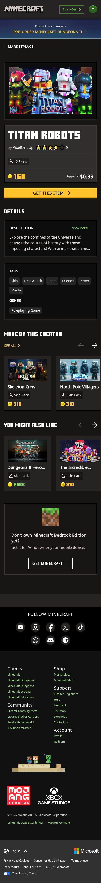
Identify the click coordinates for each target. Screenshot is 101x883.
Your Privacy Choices (25, 873)
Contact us (61, 722)
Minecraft (13, 675)
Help (57, 700)
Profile (58, 736)
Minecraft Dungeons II (22, 680)
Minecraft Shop (64, 680)
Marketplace (21, 46)
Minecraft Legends (19, 692)
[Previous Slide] (81, 345)
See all (10, 345)
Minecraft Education (20, 697)
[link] (20, 627)
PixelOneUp (23, 147)
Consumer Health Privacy (50, 860)
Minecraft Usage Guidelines (25, 823)
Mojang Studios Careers (23, 717)
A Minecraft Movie (19, 728)
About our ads (32, 867)
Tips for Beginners (66, 694)
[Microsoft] (86, 850)
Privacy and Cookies (16, 860)
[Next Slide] (94, 345)
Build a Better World (20, 722)
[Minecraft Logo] (24, 9)
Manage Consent (59, 823)
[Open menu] (93, 9)
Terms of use (79, 860)
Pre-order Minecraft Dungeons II (48, 32)
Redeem (59, 742)
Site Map (60, 711)
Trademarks (11, 867)
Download (60, 717)
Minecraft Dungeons (20, 686)
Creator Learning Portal (22, 711)
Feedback (60, 705)
